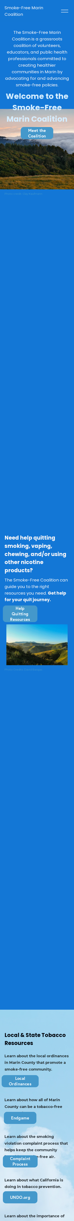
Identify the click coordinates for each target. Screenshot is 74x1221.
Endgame (20, 1118)
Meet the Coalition (37, 133)
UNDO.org (20, 1197)
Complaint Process (20, 1161)
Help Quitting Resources (20, 613)
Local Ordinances (20, 1081)
